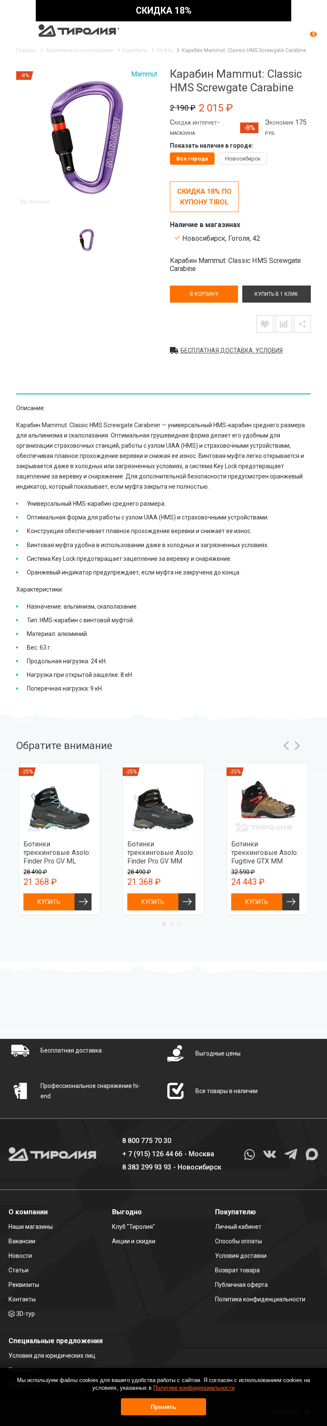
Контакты (22, 1299)
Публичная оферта (241, 1284)
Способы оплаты (238, 1241)
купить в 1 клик (276, 294)
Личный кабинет (238, 1226)
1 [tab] (164, 924)
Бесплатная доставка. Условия (232, 350)
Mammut (144, 74)
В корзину (204, 294)
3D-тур (25, 1313)
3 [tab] (179, 924)
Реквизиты (24, 1284)
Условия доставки (241, 1255)
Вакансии (22, 1241)
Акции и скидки (133, 1241)
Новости (20, 1255)
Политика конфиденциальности (260, 1299)
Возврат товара (237, 1270)
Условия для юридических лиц (52, 1355)
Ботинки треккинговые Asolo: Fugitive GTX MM (264, 852)
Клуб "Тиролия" (133, 1226)
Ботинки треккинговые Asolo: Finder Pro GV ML (56, 852)
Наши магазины (31, 1226)
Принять (163, 1406)
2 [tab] (171, 924)
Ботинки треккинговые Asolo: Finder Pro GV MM (160, 852)
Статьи (19, 1270)
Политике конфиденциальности (194, 1388)
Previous (286, 746)
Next (297, 746)
